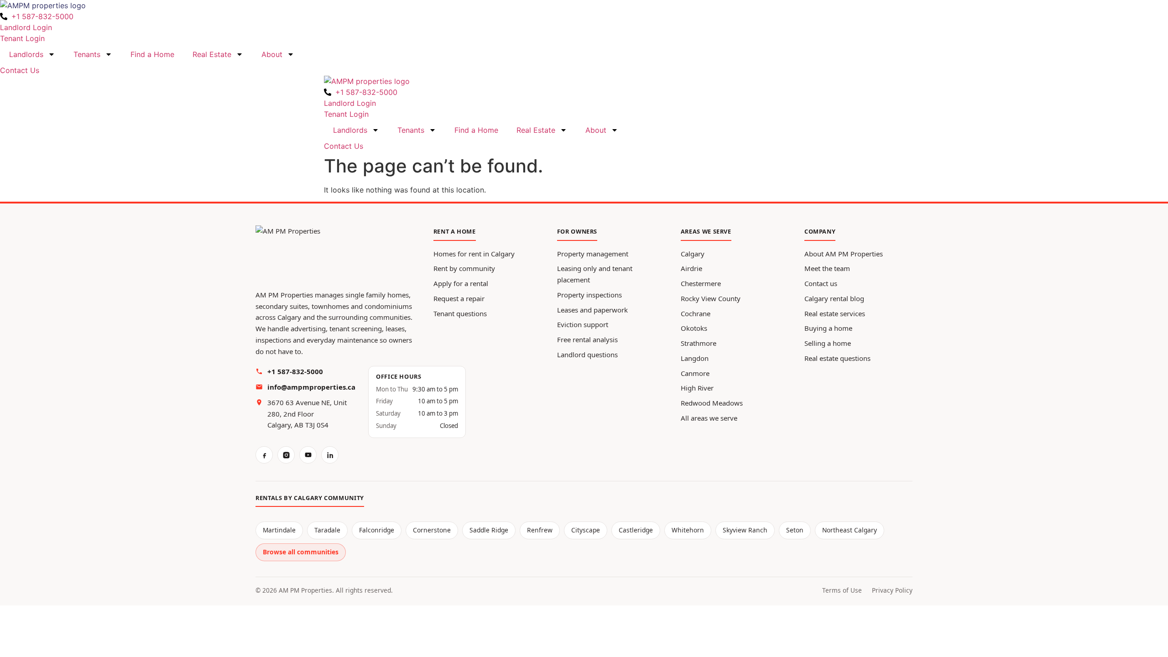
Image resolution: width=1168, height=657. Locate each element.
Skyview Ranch (745, 530)
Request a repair (459, 298)
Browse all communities (301, 552)
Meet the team (827, 268)
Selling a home (827, 343)
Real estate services (834, 313)
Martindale (279, 530)
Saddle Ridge (488, 530)
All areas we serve (709, 417)
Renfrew (540, 530)
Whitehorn (688, 530)
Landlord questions (587, 354)
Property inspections (589, 294)
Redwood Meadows (712, 402)
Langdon (695, 358)
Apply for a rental (460, 283)
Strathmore (698, 343)
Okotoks (694, 328)
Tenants (86, 54)
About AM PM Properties (843, 253)
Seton (794, 530)
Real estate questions (837, 358)
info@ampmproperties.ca (311, 386)
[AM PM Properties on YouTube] (308, 455)
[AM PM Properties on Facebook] (264, 455)
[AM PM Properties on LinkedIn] (330, 455)
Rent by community (464, 268)
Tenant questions (460, 313)
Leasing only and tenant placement (594, 274)
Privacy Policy (892, 590)
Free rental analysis (587, 339)
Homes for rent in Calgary (474, 253)
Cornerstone (432, 530)
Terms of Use (842, 590)
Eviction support (582, 324)
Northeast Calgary (849, 530)
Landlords (26, 54)
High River (697, 387)
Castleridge (636, 530)
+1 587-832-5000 (295, 371)
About (271, 54)
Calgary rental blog (834, 298)
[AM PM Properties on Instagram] (286, 455)
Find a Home (152, 54)
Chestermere (701, 283)
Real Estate (212, 54)
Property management (592, 253)
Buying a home (828, 328)
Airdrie (691, 268)
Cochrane (695, 313)
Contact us (820, 283)
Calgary (692, 253)
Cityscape (585, 530)
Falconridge (376, 530)
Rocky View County (710, 298)
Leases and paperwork (592, 309)
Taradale (327, 530)
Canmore (695, 373)
